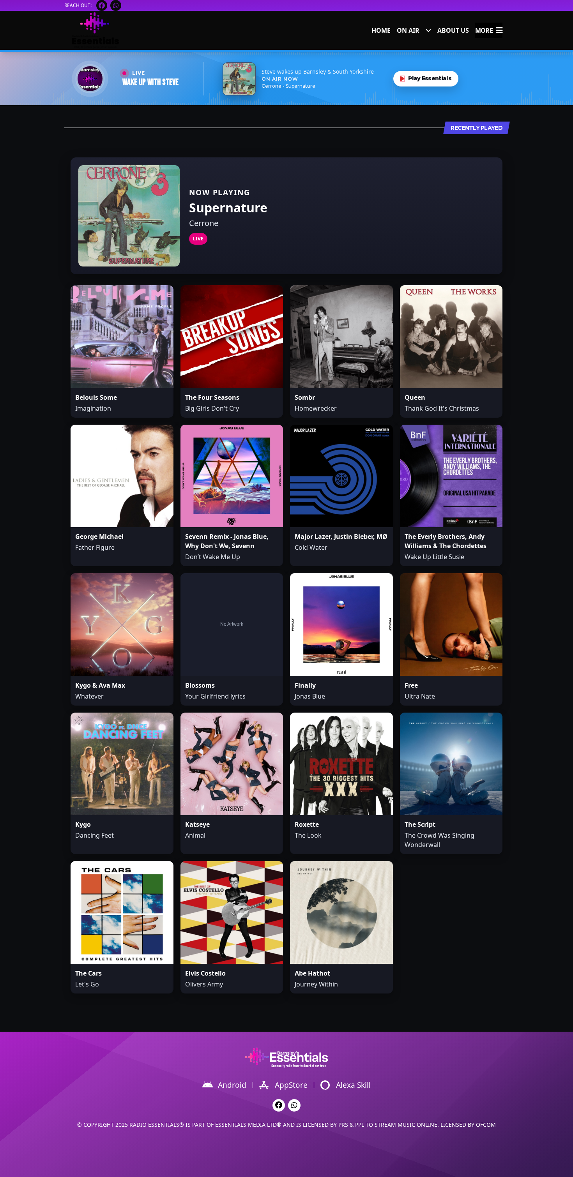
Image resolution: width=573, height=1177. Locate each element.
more (484, 30)
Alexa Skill (353, 1085)
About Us (453, 30)
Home (381, 30)
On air (408, 30)
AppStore (291, 1085)
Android (232, 1085)
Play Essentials (429, 78)
